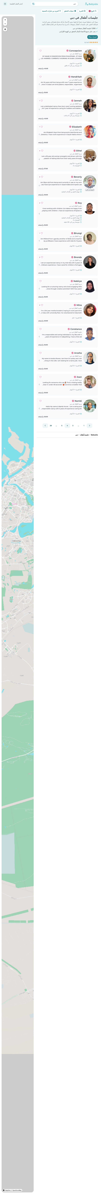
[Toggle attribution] (4, 1190)
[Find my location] (5, 29)
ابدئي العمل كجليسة (16, 4)
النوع (92, 11)
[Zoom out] (5, 24)
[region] (18, 604)
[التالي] (45, 425)
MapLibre (8, 1190)
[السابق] (89, 425)
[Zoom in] (5, 20)
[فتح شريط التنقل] (5, 4)
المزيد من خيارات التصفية (50, 11)
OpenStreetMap (17, 1190)
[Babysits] (91, 4)
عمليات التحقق (69, 11)
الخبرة (81, 11)
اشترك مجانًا (93, 37)
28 (51, 426)
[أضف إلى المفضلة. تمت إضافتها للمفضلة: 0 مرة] (40, 50)
